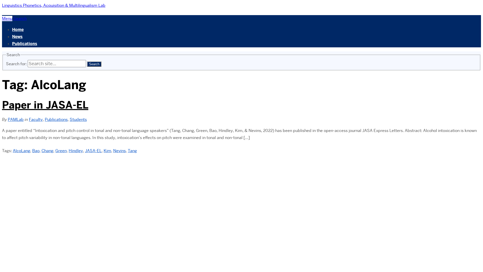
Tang (132, 150)
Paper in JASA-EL (45, 105)
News (17, 36)
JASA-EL (93, 150)
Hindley (76, 150)
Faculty (36, 119)
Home (18, 29)
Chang (47, 150)
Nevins (119, 150)
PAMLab (16, 119)
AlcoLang (21, 150)
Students (78, 119)
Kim (107, 150)
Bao (35, 150)
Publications (24, 43)
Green (61, 150)
